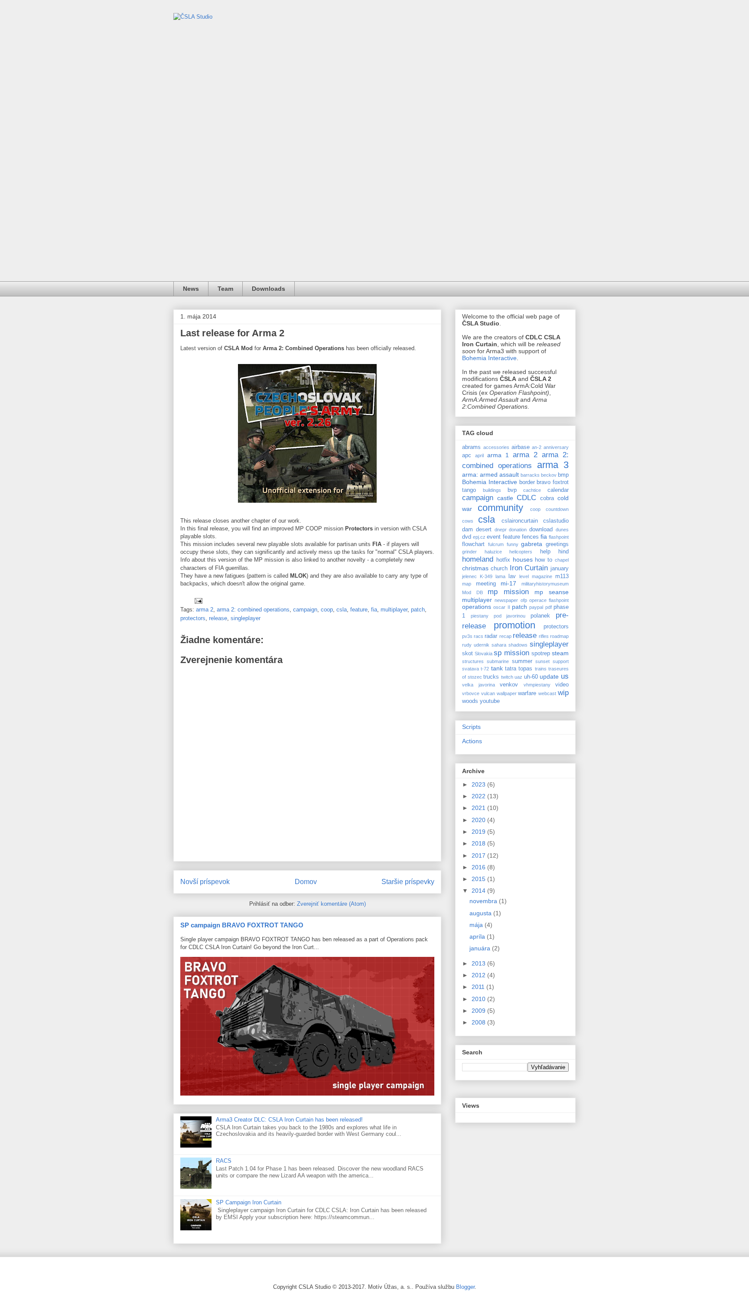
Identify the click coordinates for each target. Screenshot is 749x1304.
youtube (490, 701)
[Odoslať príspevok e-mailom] (198, 600)
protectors (192, 618)
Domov (306, 881)
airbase (520, 447)
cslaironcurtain (520, 521)
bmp (563, 475)
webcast (547, 693)
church (499, 569)
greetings (557, 544)
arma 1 (498, 455)
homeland (477, 559)
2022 (479, 796)
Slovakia (483, 653)
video (562, 685)
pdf (548, 607)
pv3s (467, 636)
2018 (479, 843)
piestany (479, 615)
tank (497, 668)
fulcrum (496, 544)
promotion (514, 625)
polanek (540, 616)
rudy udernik (475, 644)
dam (467, 530)
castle (505, 497)
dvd (466, 537)
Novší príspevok (205, 881)
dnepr (501, 529)
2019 (479, 831)
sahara (499, 644)
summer (522, 661)
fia (374, 609)
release (218, 618)
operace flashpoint (549, 600)
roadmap (559, 636)
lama (500, 576)
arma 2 (204, 609)
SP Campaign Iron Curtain (248, 1202)
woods (470, 701)
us (565, 676)
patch (418, 609)
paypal (536, 607)
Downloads (268, 288)
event (494, 537)
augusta (481, 913)
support (561, 661)
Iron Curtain (529, 568)
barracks (530, 475)
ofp (524, 600)
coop (327, 609)
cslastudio (556, 521)
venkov (509, 685)
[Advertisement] (374, 216)
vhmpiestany (537, 684)
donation (518, 529)
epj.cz (479, 537)
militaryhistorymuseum (545, 583)
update (549, 676)
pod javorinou (510, 615)
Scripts (471, 726)
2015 (479, 878)
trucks (491, 677)
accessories (496, 447)
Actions (472, 741)
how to (543, 560)
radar (491, 636)
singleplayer (246, 618)
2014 (479, 890)
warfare (527, 693)
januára (480, 948)
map (466, 583)
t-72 (485, 668)
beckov (549, 475)
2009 (479, 1010)
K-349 (486, 576)
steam (560, 653)
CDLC (526, 498)
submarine (498, 661)
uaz (518, 677)
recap (505, 636)
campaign (305, 609)
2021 (479, 807)
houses (523, 559)
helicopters (520, 551)
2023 (479, 784)
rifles (544, 636)
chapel (562, 560)
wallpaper (507, 693)
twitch (507, 677)
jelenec (469, 576)
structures (473, 661)
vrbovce (470, 693)
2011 (479, 986)
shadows (518, 644)
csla (341, 609)
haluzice (493, 551)
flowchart (473, 544)
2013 (479, 963)
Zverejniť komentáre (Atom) (331, 904)
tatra (510, 669)
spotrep (540, 653)
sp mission (511, 653)
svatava (470, 668)
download (541, 530)
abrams (471, 447)
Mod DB (472, 592)
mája (477, 924)
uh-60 (531, 677)
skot (467, 653)
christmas (475, 568)
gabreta (531, 543)
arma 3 (553, 464)
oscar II (501, 607)
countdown (557, 509)
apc (466, 455)
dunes (562, 529)
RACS (223, 1161)
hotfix (503, 560)
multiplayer (394, 609)
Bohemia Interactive (489, 357)
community (500, 507)
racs (478, 636)
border (527, 482)
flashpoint (559, 537)
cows (467, 521)
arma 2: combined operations (253, 609)
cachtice (532, 490)
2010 (479, 998)
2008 (479, 1022)
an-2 (536, 447)
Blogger (465, 1287)
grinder (469, 551)
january (559, 569)
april (479, 455)
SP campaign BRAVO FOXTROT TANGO (241, 925)
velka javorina (478, 684)
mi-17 (508, 583)
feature (359, 609)
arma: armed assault (490, 474)
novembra (484, 901)
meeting (486, 584)
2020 (479, 819)
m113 (562, 576)
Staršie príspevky (407, 881)
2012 (479, 975)
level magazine (535, 576)
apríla (478, 936)
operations (476, 606)
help (545, 552)
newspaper (506, 600)
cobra (547, 498)
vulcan (488, 693)
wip (563, 693)
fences (530, 537)
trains (541, 668)
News (191, 288)
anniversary (556, 447)
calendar (558, 490)
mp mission (508, 592)
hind (563, 552)
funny (512, 544)
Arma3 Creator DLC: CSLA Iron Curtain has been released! (289, 1119)
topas (525, 669)
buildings (492, 490)
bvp (512, 490)
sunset (542, 661)
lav (512, 576)
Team (225, 288)
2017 (479, 855)
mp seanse (551, 592)
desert (484, 530)
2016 (479, 867)
